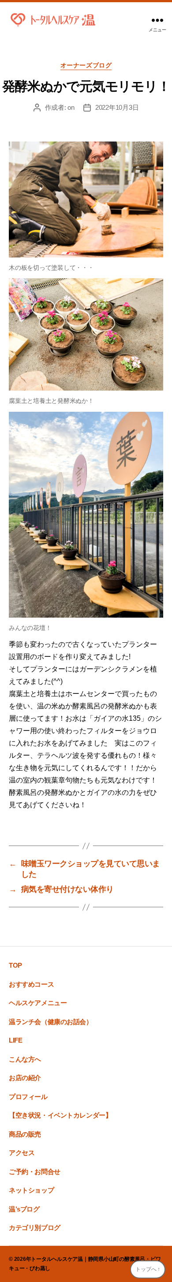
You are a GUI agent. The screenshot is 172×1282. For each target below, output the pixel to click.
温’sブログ (24, 1209)
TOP (15, 965)
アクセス (21, 1152)
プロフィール (28, 1096)
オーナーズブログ (86, 65)
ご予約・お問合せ (34, 1171)
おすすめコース (31, 984)
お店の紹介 (25, 1077)
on (71, 107)
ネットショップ (31, 1190)
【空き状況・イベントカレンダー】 (60, 1115)
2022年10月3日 (116, 107)
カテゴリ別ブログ (34, 1227)
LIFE (15, 1040)
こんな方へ (25, 1059)
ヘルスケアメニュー (38, 1002)
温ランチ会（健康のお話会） (51, 1021)
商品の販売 (25, 1134)
